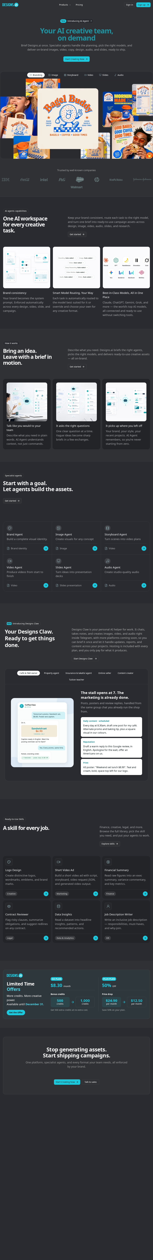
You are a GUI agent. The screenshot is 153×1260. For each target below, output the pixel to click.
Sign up (142, 4)
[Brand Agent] (45, 548)
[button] (76, 21)
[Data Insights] (95, 938)
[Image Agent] (94, 548)
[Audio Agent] (143, 585)
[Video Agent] (45, 585)
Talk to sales (91, 1082)
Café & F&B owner (29, 673)
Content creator (125, 673)
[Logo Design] (46, 893)
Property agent (51, 673)
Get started (75, 234)
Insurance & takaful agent (79, 673)
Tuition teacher (76, 679)
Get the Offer (16, 1012)
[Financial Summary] (145, 893)
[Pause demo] (76, 118)
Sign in (129, 4)
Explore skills (108, 843)
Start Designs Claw (83, 658)
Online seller (104, 673)
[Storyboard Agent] (143, 548)
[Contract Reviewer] (46, 938)
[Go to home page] (10, 5)
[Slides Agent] (94, 585)
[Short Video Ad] (95, 893)
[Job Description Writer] (145, 938)
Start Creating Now (74, 59)
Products (63, 4)
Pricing (79, 4)
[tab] (36, 75)
